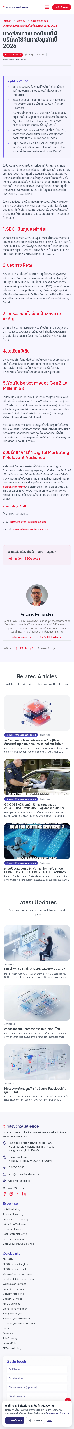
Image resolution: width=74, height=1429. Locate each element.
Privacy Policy (10, 1343)
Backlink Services (12, 1298)
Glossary (8, 1333)
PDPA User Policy (12, 1348)
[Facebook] (4, 1194)
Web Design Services (14, 1283)
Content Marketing (13, 1293)
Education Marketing (14, 1224)
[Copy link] (53, 648)
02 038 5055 (16, 1167)
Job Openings (11, 1338)
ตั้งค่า (49, 1420)
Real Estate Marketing (15, 1233)
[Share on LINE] (31, 648)
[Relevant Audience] (15, 7)
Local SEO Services (13, 1288)
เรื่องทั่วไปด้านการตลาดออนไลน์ (21, 734)
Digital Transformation (15, 1308)
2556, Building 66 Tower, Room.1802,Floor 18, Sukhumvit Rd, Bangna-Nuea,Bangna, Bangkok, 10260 (31, 1146)
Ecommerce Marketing (15, 1219)
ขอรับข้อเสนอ (61, 7)
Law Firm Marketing (13, 1238)
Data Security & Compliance (18, 1243)
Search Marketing (14, 486)
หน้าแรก (7, 20)
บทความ (21, 20)
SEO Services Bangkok (15, 1264)
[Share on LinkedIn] (26, 648)
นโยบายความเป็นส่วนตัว (58, 1413)
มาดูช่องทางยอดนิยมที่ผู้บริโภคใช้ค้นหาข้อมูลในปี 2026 (30, 25)
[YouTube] (17, 1194)
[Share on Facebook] (16, 648)
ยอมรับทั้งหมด (15, 1420)
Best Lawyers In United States (19, 1323)
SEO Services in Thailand (16, 1269)
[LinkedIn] (24, 1194)
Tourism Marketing (13, 1214)
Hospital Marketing (13, 1229)
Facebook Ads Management (19, 1279)
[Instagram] (11, 1194)
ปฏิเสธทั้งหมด (35, 1420)
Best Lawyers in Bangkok (17, 1318)
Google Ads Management (17, 1274)
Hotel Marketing (12, 1209)
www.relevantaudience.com (30, 529)
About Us (8, 1259)
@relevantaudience (19, 1180)
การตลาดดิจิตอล (39, 20)
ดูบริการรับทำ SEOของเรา (25, 558)
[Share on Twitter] (21, 648)
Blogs (6, 1328)
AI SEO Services (11, 1303)
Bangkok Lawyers (13, 1313)
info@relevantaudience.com (28, 521)
